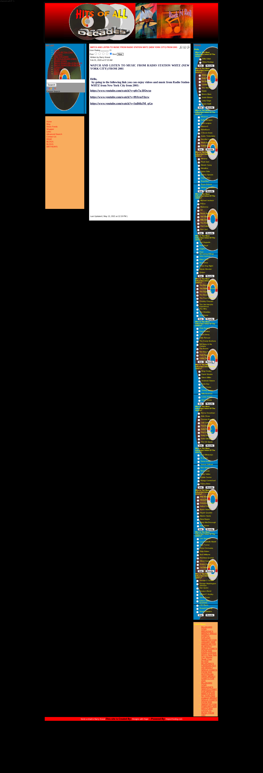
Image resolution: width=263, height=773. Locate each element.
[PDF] (180, 46)
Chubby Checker (206, 301)
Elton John (203, 259)
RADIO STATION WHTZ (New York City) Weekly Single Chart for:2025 (209, 657)
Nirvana (204, 159)
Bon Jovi (204, 229)
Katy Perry (206, 78)
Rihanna (204, 117)
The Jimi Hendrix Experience (206, 305)
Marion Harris (205, 516)
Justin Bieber (207, 97)
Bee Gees (203, 263)
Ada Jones (204, 526)
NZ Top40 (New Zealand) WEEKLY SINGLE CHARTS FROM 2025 (209, 699)
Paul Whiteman (207, 455)
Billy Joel (204, 220)
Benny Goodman (208, 413)
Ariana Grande (208, 75)
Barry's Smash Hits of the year (67, 65)
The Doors (203, 315)
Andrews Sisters (208, 381)
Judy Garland (206, 429)
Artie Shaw (205, 416)
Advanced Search (54, 134)
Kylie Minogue (207, 120)
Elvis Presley (204, 328)
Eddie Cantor (206, 477)
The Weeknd (207, 88)
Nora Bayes (205, 519)
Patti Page (203, 355)
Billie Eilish (206, 59)
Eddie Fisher (204, 358)
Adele (204, 91)
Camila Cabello (208, 84)
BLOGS (57, 71)
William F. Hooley (206, 594)
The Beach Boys (206, 295)
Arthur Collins (205, 506)
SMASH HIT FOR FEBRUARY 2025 (209, 705)
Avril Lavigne (206, 123)
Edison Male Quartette (204, 602)
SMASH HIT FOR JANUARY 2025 (209, 641)
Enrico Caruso (205, 564)
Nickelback (205, 130)
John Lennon (205, 256)
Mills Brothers (206, 394)
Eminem (204, 146)
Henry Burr (204, 500)
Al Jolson (204, 458)
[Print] (184, 46)
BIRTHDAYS (59, 74)
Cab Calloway (206, 423)
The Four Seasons (207, 298)
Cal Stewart (204, 567)
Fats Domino (204, 331)
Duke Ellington (207, 439)
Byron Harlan (205, 509)
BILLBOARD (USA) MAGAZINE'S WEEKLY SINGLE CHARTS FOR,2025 (209, 632)
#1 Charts (58, 54)
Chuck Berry (204, 335)
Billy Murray (204, 497)
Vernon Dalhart (207, 464)
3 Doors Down (207, 133)
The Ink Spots (207, 442)
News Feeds (52, 127)
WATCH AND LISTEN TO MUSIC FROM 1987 (207, 712)
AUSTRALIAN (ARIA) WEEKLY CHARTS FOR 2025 (208, 677)
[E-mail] (188, 46)
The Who (203, 309)
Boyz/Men (205, 181)
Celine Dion (205, 178)
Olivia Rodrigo (208, 62)
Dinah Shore (206, 400)
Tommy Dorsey (207, 390)
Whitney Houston (208, 188)
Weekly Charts (60, 61)
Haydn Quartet (206, 513)
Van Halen (204, 216)
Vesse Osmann (205, 611)
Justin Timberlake (208, 136)
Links (49, 132)
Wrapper (50, 129)
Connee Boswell (207, 419)
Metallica (204, 168)
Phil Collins (204, 226)
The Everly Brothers (207, 341)
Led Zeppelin (204, 242)
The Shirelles (204, 312)
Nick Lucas (205, 471)
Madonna (204, 207)
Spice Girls (205, 171)
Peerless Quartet (207, 558)
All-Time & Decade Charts (65, 59)
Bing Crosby (206, 371)
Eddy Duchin (206, 435)
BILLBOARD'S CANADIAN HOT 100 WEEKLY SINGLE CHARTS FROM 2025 (209, 667)
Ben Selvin (205, 468)
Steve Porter (204, 597)
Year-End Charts (61, 56)
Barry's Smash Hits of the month (68, 63)
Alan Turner (205, 545)
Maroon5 (204, 126)
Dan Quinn (203, 588)
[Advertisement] (101, 160)
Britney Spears (207, 175)
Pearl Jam (205, 162)
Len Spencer (205, 538)
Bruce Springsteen (208, 213)
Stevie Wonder (205, 269)
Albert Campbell (206, 561)
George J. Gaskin (206, 580)
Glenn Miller (206, 377)
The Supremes (205, 292)
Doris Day (205, 384)
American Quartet (207, 503)
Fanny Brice (205, 484)
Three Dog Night (206, 266)
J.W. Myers (203, 605)
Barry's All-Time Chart (63, 52)
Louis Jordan (206, 397)
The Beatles (204, 285)
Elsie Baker (204, 551)
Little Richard (204, 338)
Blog (48, 124)
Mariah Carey (206, 165)
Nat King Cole (205, 352)
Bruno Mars (206, 94)
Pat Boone (203, 348)
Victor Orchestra (206, 548)
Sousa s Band (205, 591)
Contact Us (59, 67)
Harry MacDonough (208, 522)
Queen (202, 272)
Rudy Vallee (205, 474)
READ (56, 69)
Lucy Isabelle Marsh (208, 542)
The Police (204, 223)
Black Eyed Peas (208, 142)
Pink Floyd (203, 245)
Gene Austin (206, 461)
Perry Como (206, 387)
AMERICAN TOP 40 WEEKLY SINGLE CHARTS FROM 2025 (209, 647)
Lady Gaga (206, 101)
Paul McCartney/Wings (206, 253)
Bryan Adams (206, 184)
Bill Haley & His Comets (205, 345)
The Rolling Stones (207, 288)
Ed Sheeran (207, 81)
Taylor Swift (206, 104)
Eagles (202, 249)
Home (56, 50)
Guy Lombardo (207, 432)
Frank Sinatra (207, 374)
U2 (201, 210)
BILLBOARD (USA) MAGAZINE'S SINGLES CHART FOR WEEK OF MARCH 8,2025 (209, 688)
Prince (203, 204)
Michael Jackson (207, 200)
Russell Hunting (205, 608)
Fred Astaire (206, 426)
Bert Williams (205, 555)
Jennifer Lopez (207, 139)
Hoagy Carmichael (208, 480)
